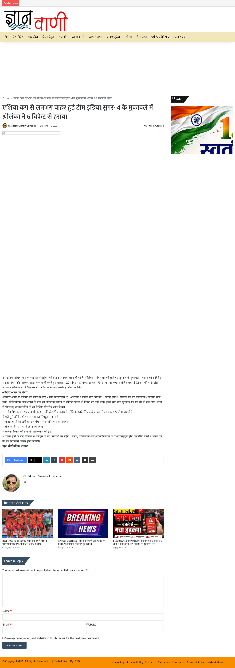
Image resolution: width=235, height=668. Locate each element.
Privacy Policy (135, 662)
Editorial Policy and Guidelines (205, 662)
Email (6, 624)
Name (7, 611)
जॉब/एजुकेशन (113, 37)
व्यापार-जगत (95, 37)
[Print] (92, 460)
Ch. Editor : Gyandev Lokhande (22, 125)
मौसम (129, 37)
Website (91, 624)
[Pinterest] (62, 460)
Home (8, 98)
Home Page (118, 662)
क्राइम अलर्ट (78, 37)
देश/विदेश (18, 37)
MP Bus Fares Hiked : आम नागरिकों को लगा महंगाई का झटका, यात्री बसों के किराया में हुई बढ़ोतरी (81, 542)
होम (6, 37)
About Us (150, 662)
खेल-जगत (141, 37)
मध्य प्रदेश (33, 37)
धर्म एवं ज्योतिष (159, 37)
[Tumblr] (54, 460)
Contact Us (178, 662)
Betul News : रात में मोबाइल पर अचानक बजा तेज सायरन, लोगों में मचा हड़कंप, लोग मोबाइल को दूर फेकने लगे (137, 542)
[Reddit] (69, 460)
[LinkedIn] (46, 460)
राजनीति (63, 37)
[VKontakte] (77, 460)
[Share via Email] (85, 460)
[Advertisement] (117, 69)
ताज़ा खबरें (19, 98)
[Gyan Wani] (35, 19)
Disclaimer (163, 662)
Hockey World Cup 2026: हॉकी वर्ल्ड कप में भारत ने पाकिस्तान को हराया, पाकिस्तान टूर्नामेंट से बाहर (24, 542)
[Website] (25, 482)
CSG (77, 661)
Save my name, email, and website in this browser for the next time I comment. (52, 638)
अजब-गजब (179, 37)
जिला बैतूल (48, 37)
